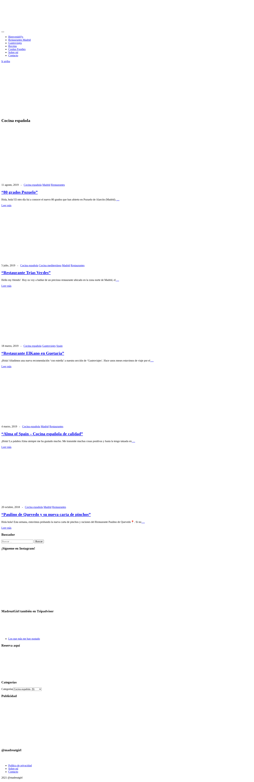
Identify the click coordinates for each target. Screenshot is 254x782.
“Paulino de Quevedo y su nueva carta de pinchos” (46, 514)
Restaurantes (58, 184)
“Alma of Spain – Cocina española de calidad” (42, 434)
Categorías (7, 689)
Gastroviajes (15, 43)
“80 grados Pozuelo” (19, 192)
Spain (59, 345)
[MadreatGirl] (27, 27)
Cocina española (33, 184)
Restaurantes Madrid (19, 39)
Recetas (12, 46)
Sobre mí (13, 52)
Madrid (46, 184)
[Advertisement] (127, 90)
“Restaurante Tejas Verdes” (26, 272)
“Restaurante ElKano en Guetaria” (32, 353)
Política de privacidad (20, 765)
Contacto (13, 55)
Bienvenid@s (15, 36)
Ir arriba (5, 61)
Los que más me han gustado (24, 638)
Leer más (6, 205)
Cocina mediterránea (50, 265)
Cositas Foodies (17, 49)
